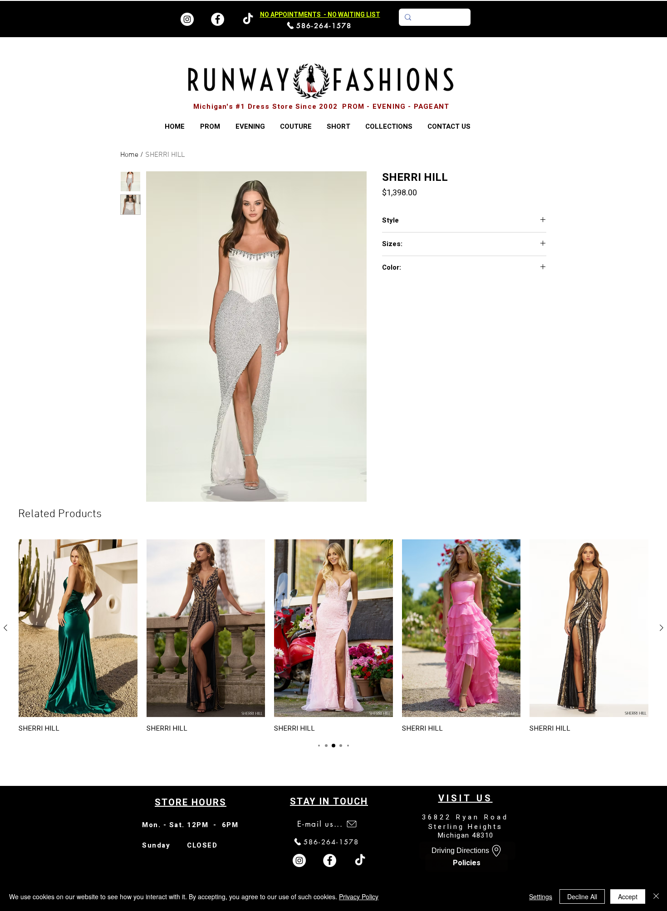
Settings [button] (540, 896)
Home (129, 155)
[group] (333, 636)
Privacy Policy (358, 896)
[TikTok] (360, 860)
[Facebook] (217, 19)
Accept (628, 896)
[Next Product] (661, 627)
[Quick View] (78, 628)
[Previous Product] (5, 627)
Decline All (582, 896)
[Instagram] (187, 19)
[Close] (656, 896)
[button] (389, 127)
